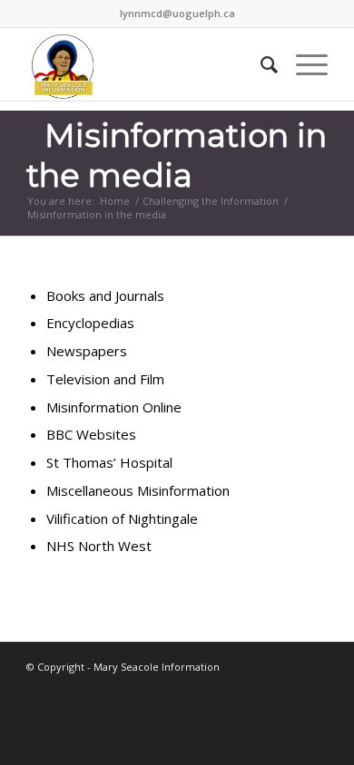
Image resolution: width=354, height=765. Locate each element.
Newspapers (86, 351)
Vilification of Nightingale (122, 518)
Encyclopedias (90, 323)
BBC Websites (91, 434)
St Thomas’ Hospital (109, 462)
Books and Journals (105, 295)
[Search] (260, 64)
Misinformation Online (114, 407)
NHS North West (99, 546)
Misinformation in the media (176, 155)
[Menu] (303, 64)
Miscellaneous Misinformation (138, 490)
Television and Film (105, 379)
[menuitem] (260, 64)
